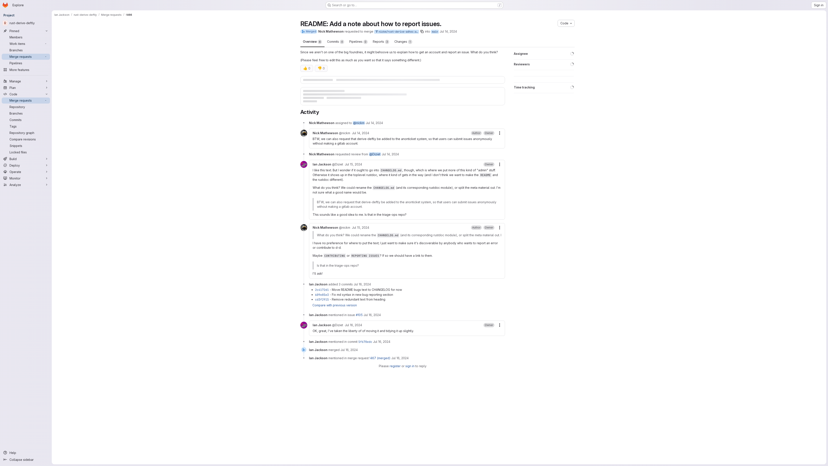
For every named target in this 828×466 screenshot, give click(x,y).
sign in (409, 371)
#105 (359, 320)
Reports (380, 41)
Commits (335, 41)
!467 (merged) (380, 363)
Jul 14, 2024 (448, 31)
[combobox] (486, 117)
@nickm (358, 129)
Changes (402, 41)
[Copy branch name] (422, 31)
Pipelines (357, 41)
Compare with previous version (334, 311)
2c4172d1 (322, 296)
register (395, 371)
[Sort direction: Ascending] (501, 117)
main (435, 31)
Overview (312, 41)
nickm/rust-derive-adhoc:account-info (398, 31)
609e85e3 (322, 300)
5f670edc (365, 347)
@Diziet (374, 160)
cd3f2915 (322, 305)
